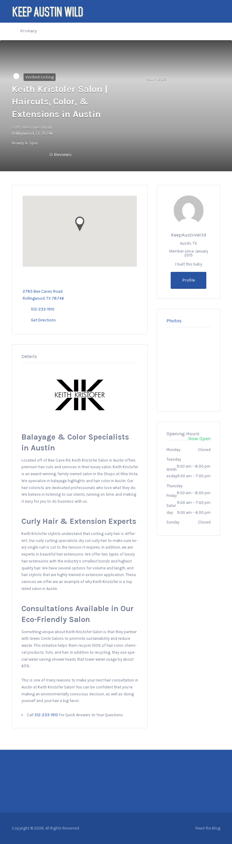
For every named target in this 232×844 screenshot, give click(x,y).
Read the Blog (207, 828)
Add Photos (155, 78)
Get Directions (43, 320)
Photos (174, 321)
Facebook (189, 828)
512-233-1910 (42, 309)
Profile (188, 280)
